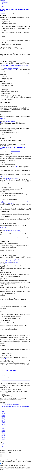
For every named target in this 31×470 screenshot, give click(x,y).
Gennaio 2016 (3, 430)
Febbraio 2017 (3, 421)
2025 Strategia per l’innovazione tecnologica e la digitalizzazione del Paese (10, 404)
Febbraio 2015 (3, 437)
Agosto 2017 (3, 417)
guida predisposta (16, 166)
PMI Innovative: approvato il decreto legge (8, 176)
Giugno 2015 (3, 434)
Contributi (11, 68)
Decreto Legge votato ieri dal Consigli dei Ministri (6, 179)
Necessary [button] (1, 462)
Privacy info (4, 449)
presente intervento (9, 69)
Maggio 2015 (3, 435)
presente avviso (2, 263)
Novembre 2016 (3, 423)
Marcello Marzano (15, 68)
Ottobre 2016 (3, 424)
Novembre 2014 (3, 439)
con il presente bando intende (8, 231)
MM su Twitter (3, 445)
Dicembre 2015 (3, 431)
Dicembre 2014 (3, 438)
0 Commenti (5, 68)
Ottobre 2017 (3, 416)
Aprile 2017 (3, 420)
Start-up (11, 178)
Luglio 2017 (3, 418)
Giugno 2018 (3, 412)
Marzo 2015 (3, 436)
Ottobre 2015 (3, 432)
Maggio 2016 (3, 427)
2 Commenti (5, 203)
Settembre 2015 (3, 433)
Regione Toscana (3, 13)
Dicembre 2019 (3, 410)
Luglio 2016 (3, 426)
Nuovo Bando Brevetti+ (4, 403)
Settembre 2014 (3, 440)
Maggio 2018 (3, 413)
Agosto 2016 (3, 425)
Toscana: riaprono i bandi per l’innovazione (7, 405)
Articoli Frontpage (4, 443)
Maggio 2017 (3, 419)
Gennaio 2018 (3, 415)
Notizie (9, 178)
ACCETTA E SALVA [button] (2, 469)
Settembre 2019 (3, 411)
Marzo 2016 (3, 429)
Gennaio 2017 (3, 422)
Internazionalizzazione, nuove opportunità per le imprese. (11, 331)
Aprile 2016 (3, 428)
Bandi (9, 68)
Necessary (2, 463)
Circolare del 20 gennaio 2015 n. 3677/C (15, 151)
